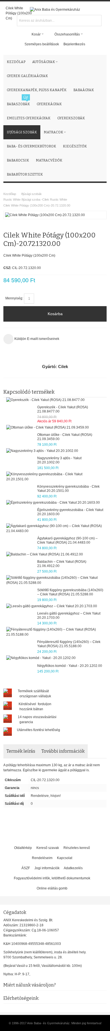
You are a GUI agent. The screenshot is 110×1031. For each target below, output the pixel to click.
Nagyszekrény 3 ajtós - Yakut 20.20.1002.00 (59, 460)
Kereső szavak (47, 848)
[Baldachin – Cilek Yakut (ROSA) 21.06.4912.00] (44, 554)
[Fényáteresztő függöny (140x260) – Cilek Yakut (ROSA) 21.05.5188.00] (55, 632)
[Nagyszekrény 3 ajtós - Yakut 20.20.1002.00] (42, 450)
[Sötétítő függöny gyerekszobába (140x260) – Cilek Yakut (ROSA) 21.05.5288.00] (55, 580)
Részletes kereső (76, 848)
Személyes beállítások (42, 44)
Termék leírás (20, 751)
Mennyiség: (14, 298)
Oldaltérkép (23, 848)
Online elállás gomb (52, 888)
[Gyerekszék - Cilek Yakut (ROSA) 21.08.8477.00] (45, 399)
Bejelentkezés (74, 44)
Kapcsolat (64, 858)
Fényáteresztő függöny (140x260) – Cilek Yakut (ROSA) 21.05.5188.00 (68, 644)
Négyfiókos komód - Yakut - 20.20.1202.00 (69, 666)
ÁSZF (25, 868)
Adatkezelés (73, 868)
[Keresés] (96, 20)
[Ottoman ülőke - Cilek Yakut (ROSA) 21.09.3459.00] (47, 427)
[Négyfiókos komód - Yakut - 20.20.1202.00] (41, 657)
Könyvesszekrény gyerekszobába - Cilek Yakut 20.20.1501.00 (68, 489)
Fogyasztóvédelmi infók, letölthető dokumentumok (52, 878)
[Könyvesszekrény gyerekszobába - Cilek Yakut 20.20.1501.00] (55, 477)
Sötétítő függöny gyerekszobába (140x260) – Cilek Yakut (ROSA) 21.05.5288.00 (70, 592)
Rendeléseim (42, 858)
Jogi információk (47, 868)
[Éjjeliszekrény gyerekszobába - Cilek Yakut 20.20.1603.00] (53, 502)
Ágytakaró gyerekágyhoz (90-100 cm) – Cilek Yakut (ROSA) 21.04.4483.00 (67, 540)
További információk (63, 751)
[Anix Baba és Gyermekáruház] (55, 9)
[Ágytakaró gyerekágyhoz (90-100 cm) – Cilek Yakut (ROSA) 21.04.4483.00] (55, 528)
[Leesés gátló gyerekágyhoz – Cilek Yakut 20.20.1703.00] (51, 606)
